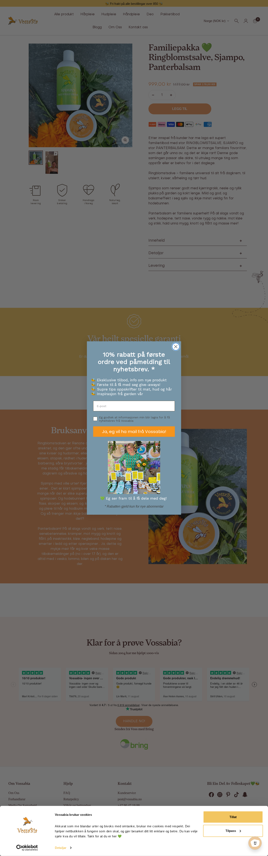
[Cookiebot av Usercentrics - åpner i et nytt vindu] (27, 848)
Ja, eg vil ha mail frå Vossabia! (134, 431)
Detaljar (60, 848)
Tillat (233, 817)
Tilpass (230, 830)
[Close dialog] (175, 346)
